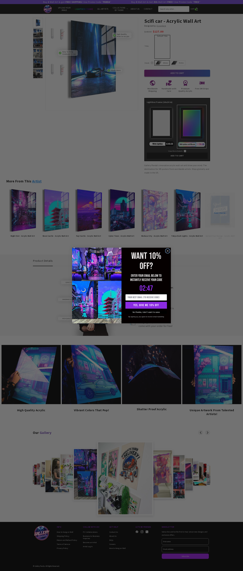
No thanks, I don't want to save (146, 312)
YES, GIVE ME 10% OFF (146, 305)
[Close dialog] (167, 251)
